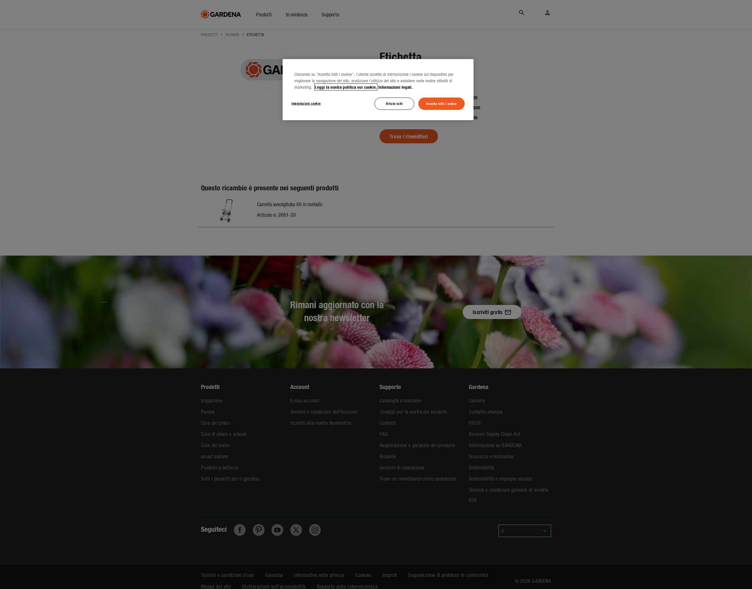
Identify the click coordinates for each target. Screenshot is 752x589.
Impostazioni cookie (306, 103)
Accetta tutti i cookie (441, 103)
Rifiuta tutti (394, 103)
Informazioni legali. (395, 87)
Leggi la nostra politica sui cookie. (346, 87)
